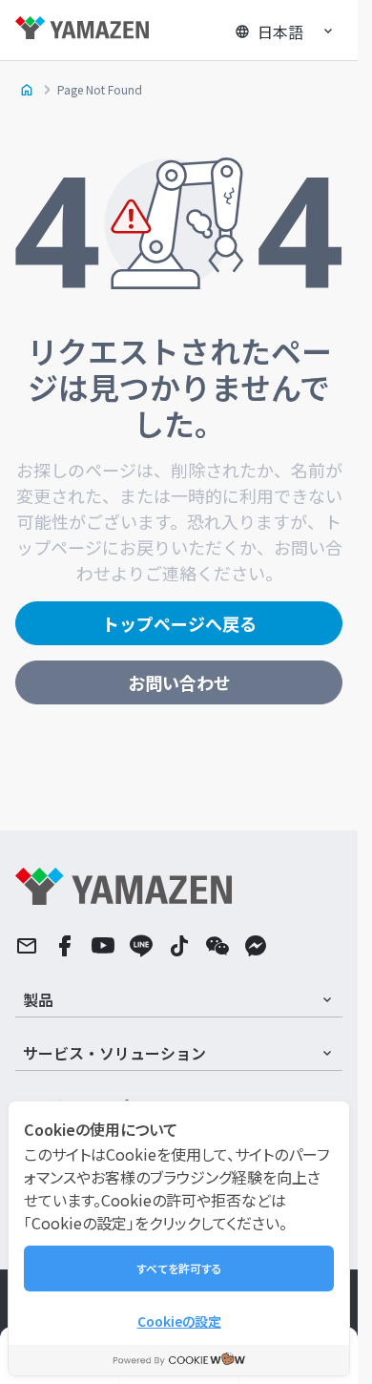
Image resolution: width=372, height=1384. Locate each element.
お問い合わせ (179, 682)
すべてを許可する (179, 1268)
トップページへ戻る (179, 623)
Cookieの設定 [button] (179, 1321)
